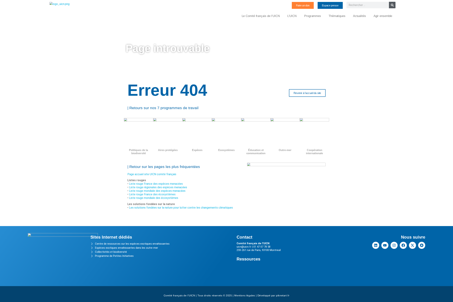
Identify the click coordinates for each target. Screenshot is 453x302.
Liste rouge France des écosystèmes (152, 194)
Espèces (197, 150)
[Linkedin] (375, 245)
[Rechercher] (392, 5)
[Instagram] (394, 245)
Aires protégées (168, 150)
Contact (244, 237)
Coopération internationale (314, 152)
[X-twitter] (412, 245)
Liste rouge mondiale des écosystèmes (153, 198)
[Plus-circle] (421, 245)
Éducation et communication (255, 152)
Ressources (248, 259)
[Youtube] (384, 245)
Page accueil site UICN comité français (151, 174)
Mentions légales (244, 295)
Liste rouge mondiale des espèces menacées (157, 191)
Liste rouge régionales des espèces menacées (158, 187)
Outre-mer (285, 150)
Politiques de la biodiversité (138, 152)
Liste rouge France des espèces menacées (156, 183)
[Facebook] (403, 245)
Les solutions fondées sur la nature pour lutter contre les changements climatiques (181, 207)
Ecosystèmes (226, 150)
